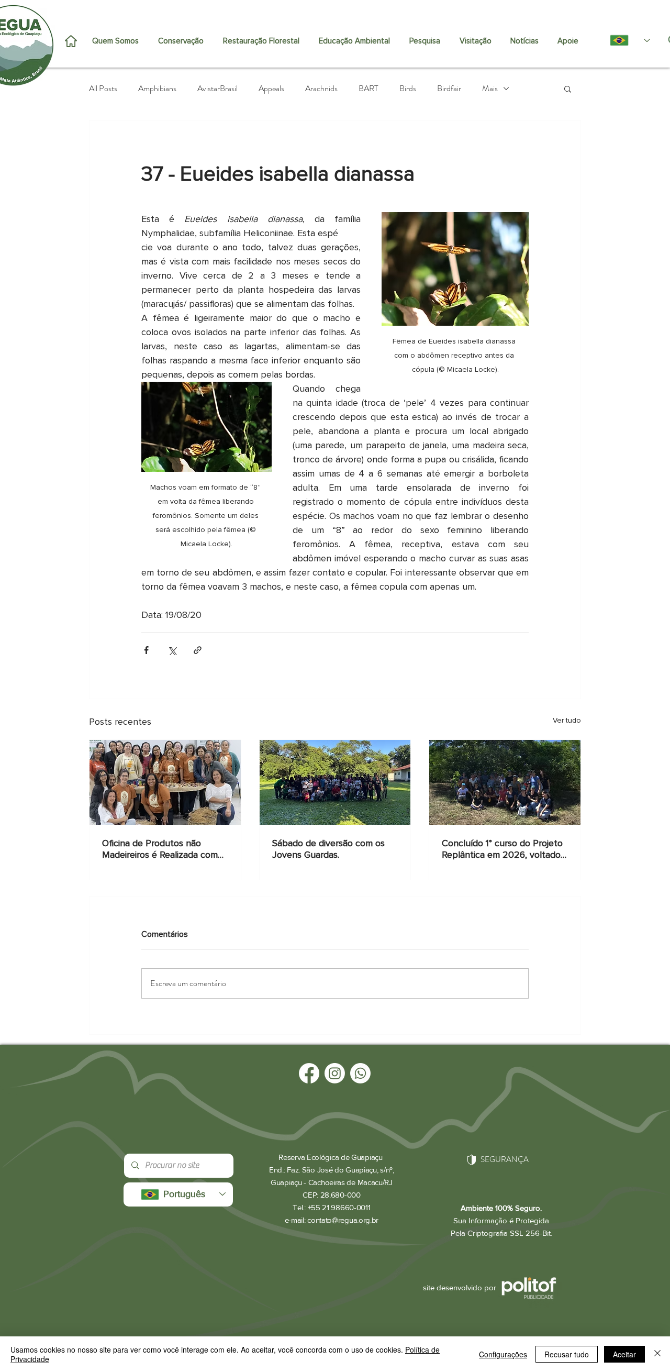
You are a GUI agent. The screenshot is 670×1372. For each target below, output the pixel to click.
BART (368, 88)
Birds (407, 88)
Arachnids (321, 88)
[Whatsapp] (360, 1073)
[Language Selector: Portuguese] (624, 40)
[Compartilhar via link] (198, 650)
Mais (490, 88)
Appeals (271, 88)
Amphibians (157, 88)
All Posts (103, 88)
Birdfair (449, 88)
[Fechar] (657, 1354)
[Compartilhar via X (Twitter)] (172, 650)
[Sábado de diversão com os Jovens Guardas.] (335, 782)
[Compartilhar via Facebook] (146, 650)
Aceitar (624, 1354)
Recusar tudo (566, 1354)
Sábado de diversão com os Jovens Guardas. (328, 848)
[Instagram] (335, 1073)
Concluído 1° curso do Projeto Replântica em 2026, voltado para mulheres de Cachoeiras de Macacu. (502, 848)
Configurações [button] (503, 1354)
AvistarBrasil (217, 88)
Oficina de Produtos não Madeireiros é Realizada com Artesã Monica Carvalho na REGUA (160, 848)
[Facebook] (309, 1073)
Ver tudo (567, 720)
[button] (568, 88)
